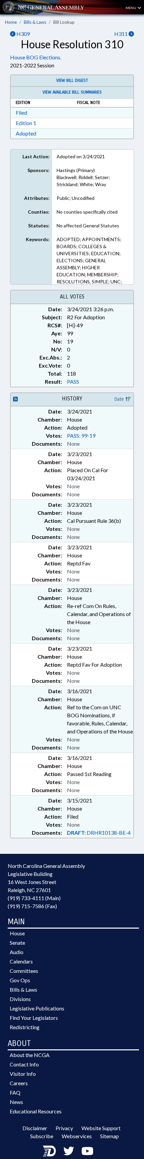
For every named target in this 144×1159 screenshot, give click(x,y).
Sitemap (109, 1136)
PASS (73, 381)
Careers (19, 1083)
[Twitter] (69, 1150)
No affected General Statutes (88, 225)
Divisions (20, 999)
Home (11, 22)
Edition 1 (26, 123)
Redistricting (25, 1027)
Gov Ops (20, 980)
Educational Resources (36, 1111)
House (17, 933)
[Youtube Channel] (87, 1150)
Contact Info (24, 1064)
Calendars (21, 961)
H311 (121, 34)
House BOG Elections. (35, 57)
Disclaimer (34, 1128)
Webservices (77, 1136)
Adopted (26, 133)
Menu (131, 8)
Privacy (64, 1128)
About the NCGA (30, 1055)
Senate (17, 942)
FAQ (15, 1092)
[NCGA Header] (51, 7)
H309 (22, 34)
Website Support (101, 1128)
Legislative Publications (37, 1008)
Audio (16, 952)
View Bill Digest (72, 80)
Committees (24, 971)
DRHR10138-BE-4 (99, 832)
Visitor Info (23, 1073)
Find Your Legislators (34, 1017)
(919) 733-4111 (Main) (34, 898)
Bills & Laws (35, 22)
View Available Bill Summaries (72, 92)
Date (120, 399)
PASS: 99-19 (81, 435)
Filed (21, 112)
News (16, 1102)
